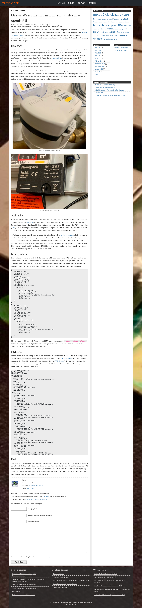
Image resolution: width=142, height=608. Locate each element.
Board (117, 15)
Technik (23, 10)
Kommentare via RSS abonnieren (36, 499)
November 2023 (100, 64)
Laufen (105, 22)
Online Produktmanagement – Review (65, 584)
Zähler (59, 26)
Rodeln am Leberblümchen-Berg (105, 85)
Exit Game (124, 15)
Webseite (97, 39)
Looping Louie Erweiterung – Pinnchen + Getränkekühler (71, 580)
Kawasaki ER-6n (100, 93)
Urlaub (111, 36)
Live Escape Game (123, 22)
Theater (99, 35)
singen (122, 29)
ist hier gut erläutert (67, 235)
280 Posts (30, 488)
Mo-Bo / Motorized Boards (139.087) (105, 574)
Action (100, 15)
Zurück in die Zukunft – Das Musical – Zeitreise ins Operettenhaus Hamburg (28, 580)
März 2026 (98, 53)
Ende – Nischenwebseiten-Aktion (105, 87)
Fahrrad (96, 19)
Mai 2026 (98, 47)
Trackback (46, 496)
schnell (110, 29)
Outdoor (124, 25)
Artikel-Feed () (121, 47)
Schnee (103, 29)
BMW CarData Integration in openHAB (24, 585)
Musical (98, 25)
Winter (115, 39)
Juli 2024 (97, 58)
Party (129, 25)
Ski (126, 29)
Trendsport (105, 36)
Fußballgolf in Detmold (60, 587)
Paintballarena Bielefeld (60, 577)
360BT (95, 15)
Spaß (113, 32)
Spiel (118, 32)
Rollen (95, 29)
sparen (39, 26)
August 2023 (99, 69)
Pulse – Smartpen (58, 574)
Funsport (116, 19)
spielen (123, 32)
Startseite (14, 10)
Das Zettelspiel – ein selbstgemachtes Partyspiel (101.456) (109, 581)
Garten (125, 18)
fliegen (104, 19)
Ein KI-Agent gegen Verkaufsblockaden (24, 588)
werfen (105, 39)
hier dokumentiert (67, 358)
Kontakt (81, 3)
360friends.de (10, 3)
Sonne (108, 32)
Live (19, 26)
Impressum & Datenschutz (84, 602)
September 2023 (100, 66)
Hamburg (96, 22)
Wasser (54, 26)
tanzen (95, 35)
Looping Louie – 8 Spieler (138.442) (105, 577)
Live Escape (111, 22)
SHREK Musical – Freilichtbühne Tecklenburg (109, 90)
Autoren (61, 3)
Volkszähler (46, 26)
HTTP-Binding (59, 361)
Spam (50, 557)
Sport (127, 32)
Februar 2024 (99, 61)
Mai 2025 (98, 55)
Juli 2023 (97, 72)
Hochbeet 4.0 (16, 591)
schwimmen (116, 29)
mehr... (97, 74)
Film (100, 19)
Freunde (109, 19)
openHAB (24, 26)
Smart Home (32, 26)
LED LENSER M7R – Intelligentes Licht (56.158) (109, 595)
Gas (16, 26)
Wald (115, 36)
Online (106, 25)
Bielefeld (109, 14)
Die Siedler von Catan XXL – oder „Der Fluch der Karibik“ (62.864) (112, 590)
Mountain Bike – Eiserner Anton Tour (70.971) (108, 586)
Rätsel (98, 29)
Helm (101, 22)
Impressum (92, 3)
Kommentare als (122, 50)
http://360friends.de (36, 485)
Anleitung (30, 222)
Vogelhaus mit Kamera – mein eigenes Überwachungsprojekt (24, 575)
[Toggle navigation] (137, 3)
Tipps (13, 228)
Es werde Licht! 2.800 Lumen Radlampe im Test (110, 95)
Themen (71, 3)
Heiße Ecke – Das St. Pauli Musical (23, 595)
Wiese (110, 39)
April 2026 (98, 50)
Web (127, 35)
